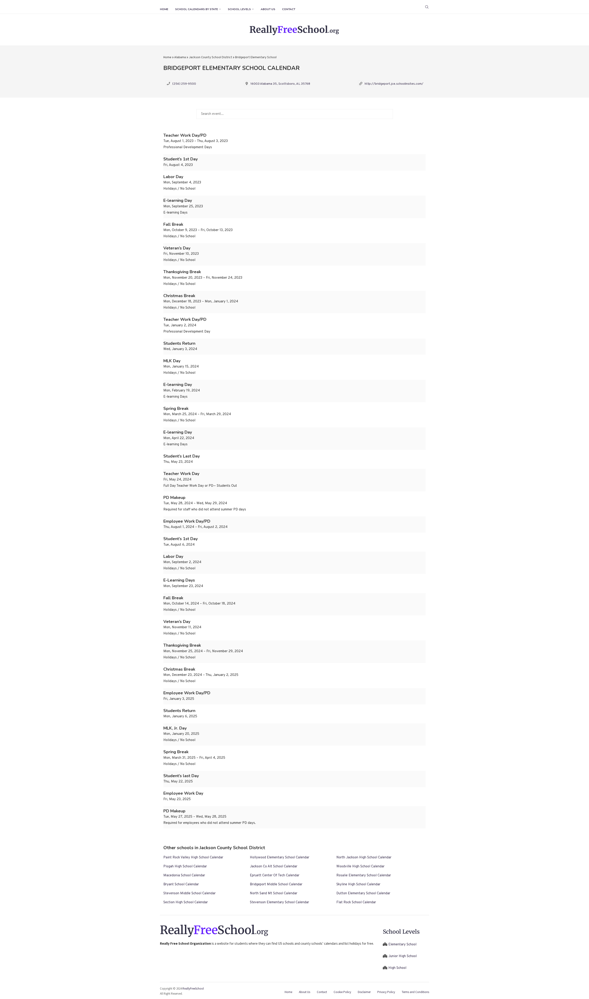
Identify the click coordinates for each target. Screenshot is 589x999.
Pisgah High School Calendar (185, 866)
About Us (268, 9)
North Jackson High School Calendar (363, 857)
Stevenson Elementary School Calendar (279, 902)
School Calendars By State (196, 9)
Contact (288, 9)
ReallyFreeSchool (193, 988)
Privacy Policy (386, 992)
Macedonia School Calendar (184, 875)
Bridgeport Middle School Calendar (276, 884)
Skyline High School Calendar (358, 884)
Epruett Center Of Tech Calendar (274, 875)
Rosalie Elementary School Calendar (363, 875)
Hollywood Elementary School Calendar (279, 857)
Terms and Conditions (415, 992)
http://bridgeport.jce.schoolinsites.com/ (394, 84)
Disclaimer (364, 992)
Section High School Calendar (185, 902)
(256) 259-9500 (184, 84)
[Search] (426, 7)
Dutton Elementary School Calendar (363, 893)
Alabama (180, 57)
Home (164, 9)
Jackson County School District (210, 57)
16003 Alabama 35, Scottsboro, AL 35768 (280, 84)
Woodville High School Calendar (360, 866)
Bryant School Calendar (181, 884)
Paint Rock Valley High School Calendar (193, 857)
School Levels (239, 9)
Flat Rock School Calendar (356, 902)
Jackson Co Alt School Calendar (273, 866)
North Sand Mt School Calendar (273, 893)
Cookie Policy (342, 992)
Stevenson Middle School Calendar (189, 893)
